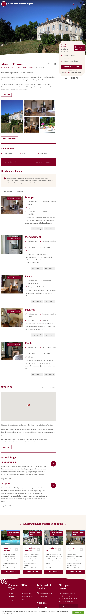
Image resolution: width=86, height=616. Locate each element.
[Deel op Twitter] (77, 78)
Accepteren (78, 612)
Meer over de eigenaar (43, 162)
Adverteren (12, 596)
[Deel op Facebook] (74, 78)
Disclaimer (25, 600)
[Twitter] (46, 607)
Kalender (35, 229)
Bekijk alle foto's (9, 138)
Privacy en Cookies (28, 596)
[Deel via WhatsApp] (72, 78)
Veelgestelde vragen (46, 593)
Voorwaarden (26, 593)
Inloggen (11, 600)
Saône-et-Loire (27, 67)
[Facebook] (42, 607)
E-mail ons (43, 596)
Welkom (11, 593)
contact (67, 72)
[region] (43, 612)
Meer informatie (7, 613)
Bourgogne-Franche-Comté (11, 67)
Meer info (48, 229)
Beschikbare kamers (71, 66)
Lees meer (6, 94)
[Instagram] (38, 607)
